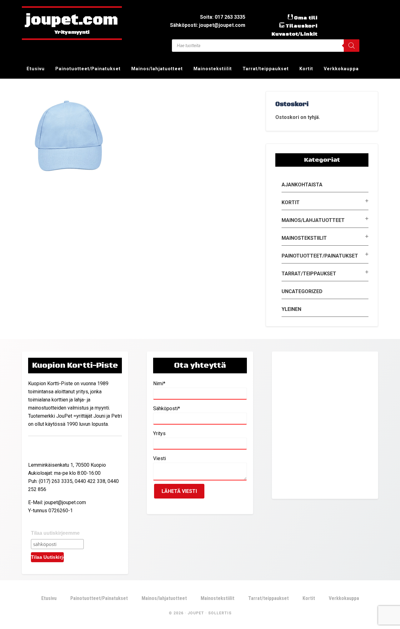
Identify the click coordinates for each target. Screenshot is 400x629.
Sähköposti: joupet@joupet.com (207, 25)
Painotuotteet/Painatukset (320, 256)
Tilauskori (302, 26)
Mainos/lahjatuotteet (313, 220)
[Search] (351, 45)
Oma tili (306, 18)
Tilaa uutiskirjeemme (55, 533)
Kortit (291, 202)
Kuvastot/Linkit (295, 34)
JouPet (196, 613)
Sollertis (220, 613)
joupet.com (72, 20)
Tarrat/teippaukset (309, 274)
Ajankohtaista (302, 185)
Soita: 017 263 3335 (222, 17)
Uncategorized (302, 291)
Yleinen (291, 309)
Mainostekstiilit (304, 238)
